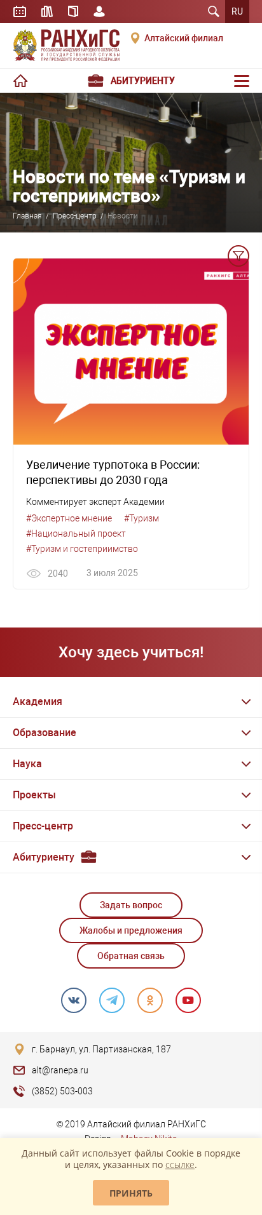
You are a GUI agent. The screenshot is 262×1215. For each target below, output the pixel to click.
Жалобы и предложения (131, 930)
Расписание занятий (20, 11)
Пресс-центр (75, 216)
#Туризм (141, 518)
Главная (27, 216)
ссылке (180, 1164)
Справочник (73, 11)
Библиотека (47, 11)
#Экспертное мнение (69, 518)
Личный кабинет (99, 11)
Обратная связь (131, 956)
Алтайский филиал (183, 38)
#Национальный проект (76, 533)
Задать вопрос (131, 905)
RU (237, 11)
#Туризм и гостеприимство (82, 548)
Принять (131, 1193)
